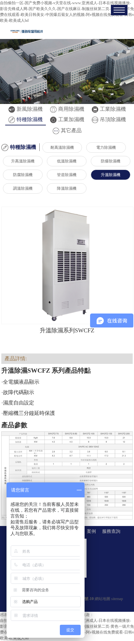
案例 (91, 531)
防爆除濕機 (110, 161)
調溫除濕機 (23, 188)
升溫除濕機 (110, 175)
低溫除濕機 (66, 161)
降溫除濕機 (66, 188)
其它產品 (71, 130)
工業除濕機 (113, 109)
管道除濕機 (66, 175)
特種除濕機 (30, 119)
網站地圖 (102, 598)
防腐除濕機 (23, 175)
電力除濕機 (106, 147)
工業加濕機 (71, 119)
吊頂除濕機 (113, 119)
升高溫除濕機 (22, 161)
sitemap (117, 598)
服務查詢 (111, 531)
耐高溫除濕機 (62, 147)
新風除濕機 (30, 109)
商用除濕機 (71, 109)
